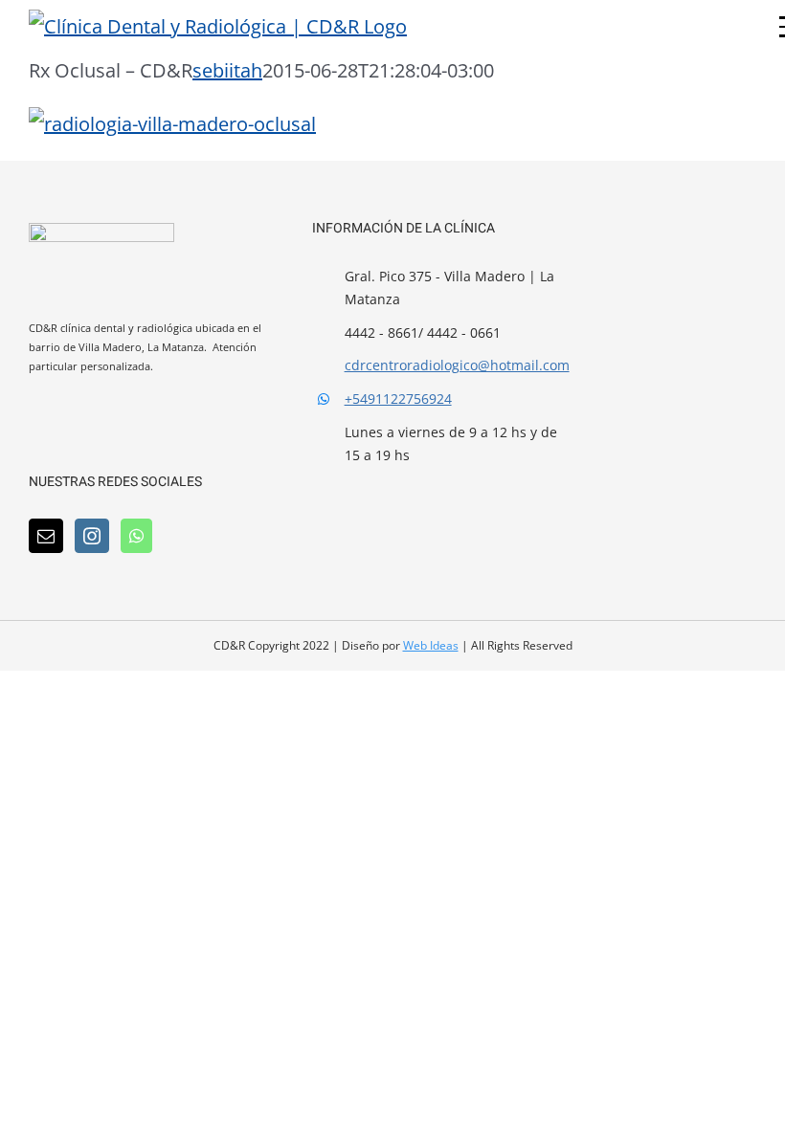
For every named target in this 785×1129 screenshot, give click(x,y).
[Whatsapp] (136, 536)
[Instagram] (92, 536)
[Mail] (46, 536)
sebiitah (227, 70)
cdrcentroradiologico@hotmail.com (455, 365)
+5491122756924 (398, 398)
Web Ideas (431, 645)
